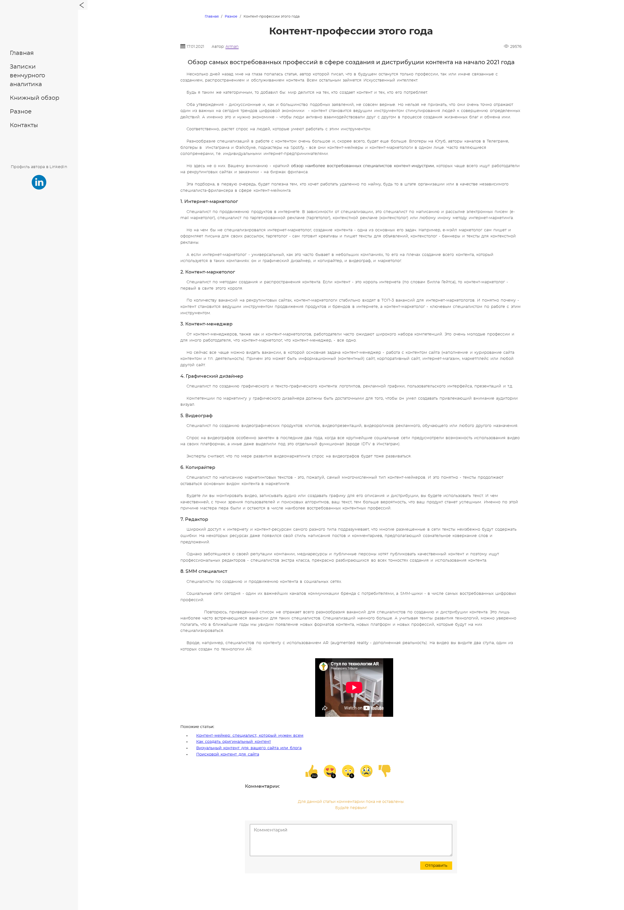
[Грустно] (366, 771)
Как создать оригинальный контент (233, 742)
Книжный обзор (34, 98)
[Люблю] (330, 771)
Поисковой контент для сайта (227, 754)
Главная (22, 53)
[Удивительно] (348, 771)
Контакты (24, 125)
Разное (21, 112)
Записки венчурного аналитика (27, 75)
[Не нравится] (385, 771)
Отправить (436, 866)
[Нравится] (311, 771)
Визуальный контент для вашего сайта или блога (249, 748)
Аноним (302, 421)
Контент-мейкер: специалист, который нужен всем (249, 736)
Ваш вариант (299, 432)
